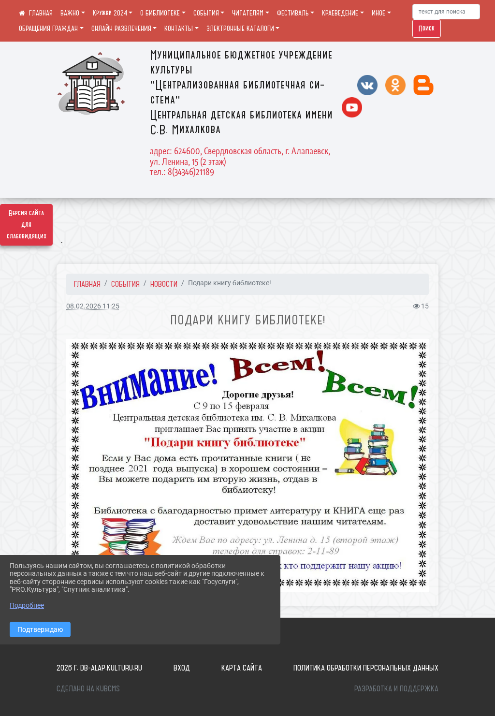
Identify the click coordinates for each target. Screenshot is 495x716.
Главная (87, 284)
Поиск (427, 28)
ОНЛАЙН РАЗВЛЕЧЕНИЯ (121, 28)
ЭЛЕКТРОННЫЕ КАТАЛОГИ (240, 28)
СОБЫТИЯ (206, 13)
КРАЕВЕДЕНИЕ (340, 13)
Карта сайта (241, 667)
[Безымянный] (247, 465)
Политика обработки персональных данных (365, 667)
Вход (182, 667)
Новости (163, 284)
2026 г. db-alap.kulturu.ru (99, 667)
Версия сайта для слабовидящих (26, 224)
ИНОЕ (378, 13)
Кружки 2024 (110, 13)
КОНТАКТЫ (178, 28)
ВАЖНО (69, 13)
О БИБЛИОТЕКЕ (160, 13)
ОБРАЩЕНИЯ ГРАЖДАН (48, 28)
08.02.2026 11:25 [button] (92, 306)
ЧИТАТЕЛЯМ (247, 13)
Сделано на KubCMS (88, 688)
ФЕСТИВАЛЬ (293, 13)
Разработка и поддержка (396, 688)
